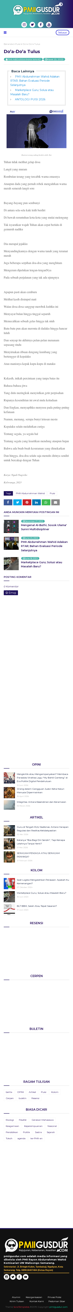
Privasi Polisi (54, 1297)
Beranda (8, 44)
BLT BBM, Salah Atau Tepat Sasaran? (37, 906)
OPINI (20, 1092)
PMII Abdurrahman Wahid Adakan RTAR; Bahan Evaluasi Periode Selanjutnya (35, 81)
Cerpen (10, 1098)
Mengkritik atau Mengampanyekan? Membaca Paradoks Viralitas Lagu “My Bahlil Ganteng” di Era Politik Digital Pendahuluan (42, 778)
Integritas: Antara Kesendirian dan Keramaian (41, 802)
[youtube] (49, 24)
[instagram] (24, 24)
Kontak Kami (37, 1301)
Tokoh (9, 1138)
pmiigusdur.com (58, 1306)
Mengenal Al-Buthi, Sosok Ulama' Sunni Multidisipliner (44, 527)
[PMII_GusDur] (13, 1278)
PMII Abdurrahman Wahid (30, 493)
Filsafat (23, 1119)
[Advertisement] (36, 720)
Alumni (16, 1297)
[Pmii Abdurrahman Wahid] (19, 1278)
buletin (22, 1098)
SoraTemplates (21, 1306)
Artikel (32, 1092)
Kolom (54, 1092)
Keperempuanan (33, 1126)
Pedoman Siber (56, 1301)
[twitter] (32, 24)
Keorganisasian (34, 1297)
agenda (21, 1138)
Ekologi (10, 1119)
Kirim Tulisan (17, 1301)
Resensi (35, 1098)
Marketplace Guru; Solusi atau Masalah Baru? (41, 564)
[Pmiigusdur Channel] (25, 1278)
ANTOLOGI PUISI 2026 (30, 99)
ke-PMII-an (36, 1138)
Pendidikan (12, 1132)
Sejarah (51, 1132)
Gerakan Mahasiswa (43, 1119)
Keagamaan (12, 1126)
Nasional (52, 1126)
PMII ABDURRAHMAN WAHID (24, 59)
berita (9, 1092)
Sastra (38, 1132)
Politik (26, 1132)
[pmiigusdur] (6, 1278)
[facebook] (40, 24)
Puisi (17, 44)
